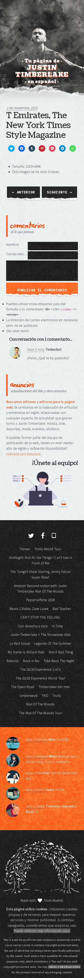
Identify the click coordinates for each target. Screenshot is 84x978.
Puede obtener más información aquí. (42, 931)
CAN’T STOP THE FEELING (40, 617)
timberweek (29, 695)
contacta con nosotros (23, 453)
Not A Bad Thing (61, 652)
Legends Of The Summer (52, 643)
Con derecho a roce (33, 626)
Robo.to (13, 661)
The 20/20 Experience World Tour (40, 678)
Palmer (25, 549)
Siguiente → (59, 192)
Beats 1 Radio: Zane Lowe (29, 608)
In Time (57, 626)
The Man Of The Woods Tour (40, 713)
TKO (45, 695)
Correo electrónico (17, 254)
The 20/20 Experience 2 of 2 (40, 669)
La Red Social (20, 643)
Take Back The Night (59, 661)
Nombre (12, 244)
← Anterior (23, 192)
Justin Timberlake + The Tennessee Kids (40, 634)
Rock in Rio (31, 661)
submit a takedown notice (64, 967)
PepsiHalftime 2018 (40, 600)
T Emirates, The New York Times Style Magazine (38, 125)
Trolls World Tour (47, 549)
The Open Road (22, 687)
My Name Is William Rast (26, 652)
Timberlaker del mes (54, 687)
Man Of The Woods (40, 704)
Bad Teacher (61, 608)
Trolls (56, 695)
